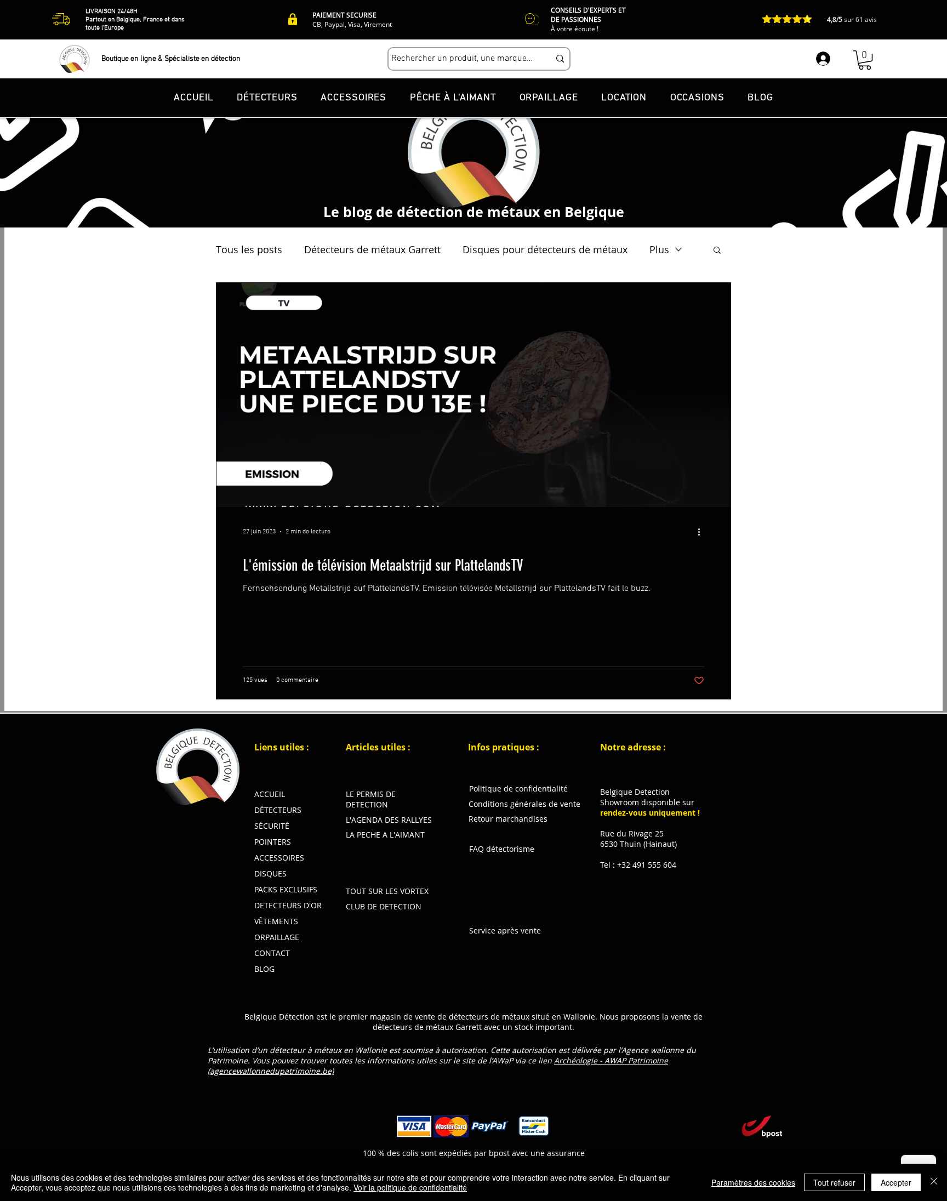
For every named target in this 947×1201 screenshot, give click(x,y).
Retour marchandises (508, 818)
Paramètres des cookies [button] (753, 1182)
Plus (659, 249)
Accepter (896, 1182)
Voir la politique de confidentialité (410, 1187)
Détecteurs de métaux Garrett (372, 249)
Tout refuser (834, 1182)
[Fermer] (933, 1182)
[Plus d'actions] (702, 531)
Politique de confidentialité (518, 788)
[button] (864, 60)
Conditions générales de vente (524, 804)
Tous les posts (249, 249)
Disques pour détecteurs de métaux (545, 249)
